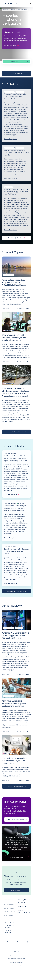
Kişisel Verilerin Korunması (16, 955)
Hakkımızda (22, 906)
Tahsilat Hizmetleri (8, 915)
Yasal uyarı (16, 951)
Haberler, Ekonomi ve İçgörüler (24, 901)
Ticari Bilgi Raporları (9, 908)
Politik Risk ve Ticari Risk (10, 911)
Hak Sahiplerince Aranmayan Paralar (16, 958)
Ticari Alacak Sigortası (9, 904)
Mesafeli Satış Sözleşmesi (16, 962)
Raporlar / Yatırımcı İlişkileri (24, 912)
